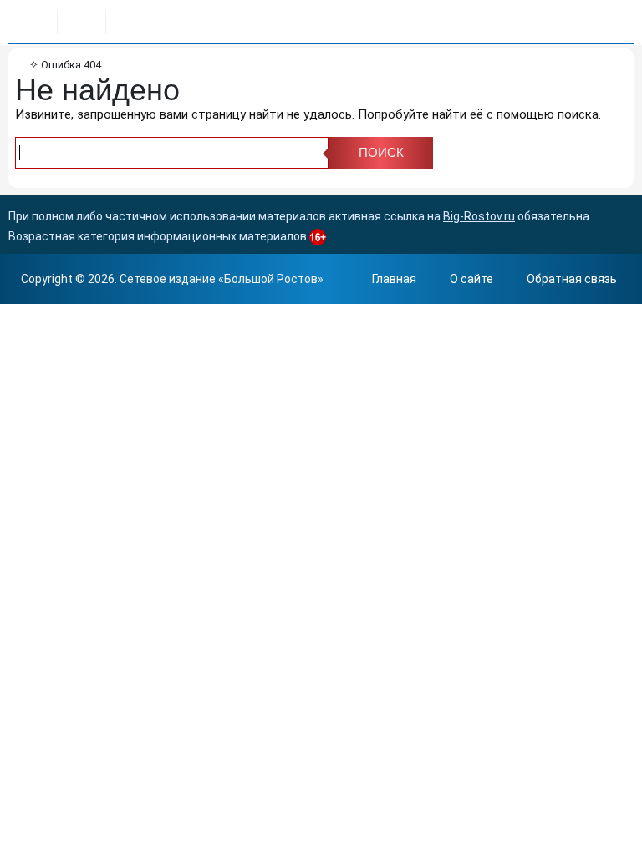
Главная (394, 279)
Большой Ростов (271, 279)
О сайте (471, 279)
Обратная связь (572, 279)
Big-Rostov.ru (479, 216)
